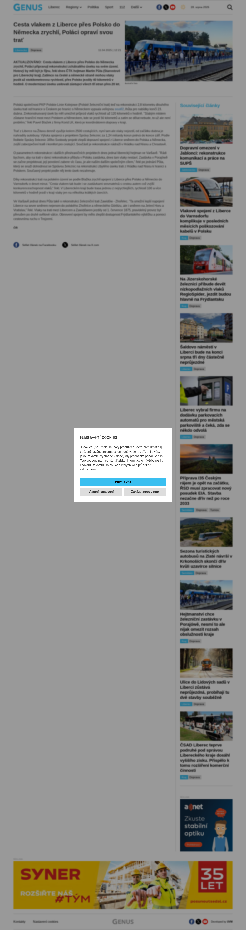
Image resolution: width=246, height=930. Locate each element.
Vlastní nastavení (101, 491)
